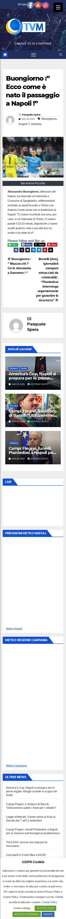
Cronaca (14, 368)
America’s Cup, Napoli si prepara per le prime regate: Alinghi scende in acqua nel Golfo (31, 791)
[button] (60, 54)
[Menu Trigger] (58, 7)
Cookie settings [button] (21, 908)
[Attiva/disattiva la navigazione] (33, 55)
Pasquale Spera (31, 114)
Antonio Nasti (39, 384)
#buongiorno (49, 118)
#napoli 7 (24, 124)
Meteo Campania (16, 765)
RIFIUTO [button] (48, 914)
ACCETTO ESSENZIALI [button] (27, 914)
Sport (24, 368)
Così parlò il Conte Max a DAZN (26, 854)
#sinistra (36, 124)
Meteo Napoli (14, 628)
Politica (14, 406)
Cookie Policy (49, 902)
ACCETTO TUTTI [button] (45, 908)
